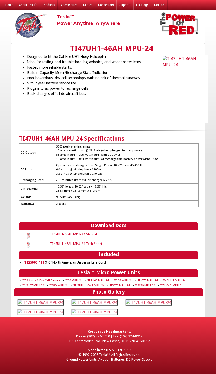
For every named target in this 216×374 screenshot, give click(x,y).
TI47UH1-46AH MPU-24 (89, 285)
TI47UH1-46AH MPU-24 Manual (73, 234)
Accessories (69, 5)
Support (125, 5)
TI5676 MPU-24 (120, 285)
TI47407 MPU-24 (33, 285)
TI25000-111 (34, 262)
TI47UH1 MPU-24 (174, 280)
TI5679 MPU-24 (145, 285)
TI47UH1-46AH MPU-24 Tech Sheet (76, 244)
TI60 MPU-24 (74, 280)
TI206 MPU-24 (123, 280)
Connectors (106, 5)
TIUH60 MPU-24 (98, 280)
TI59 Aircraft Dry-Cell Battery (41, 280)
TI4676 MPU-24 (148, 280)
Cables (87, 5)
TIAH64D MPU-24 (171, 285)
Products (49, 5)
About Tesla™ (28, 5)
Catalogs (142, 5)
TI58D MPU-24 (59, 285)
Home (9, 5)
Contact (159, 5)
